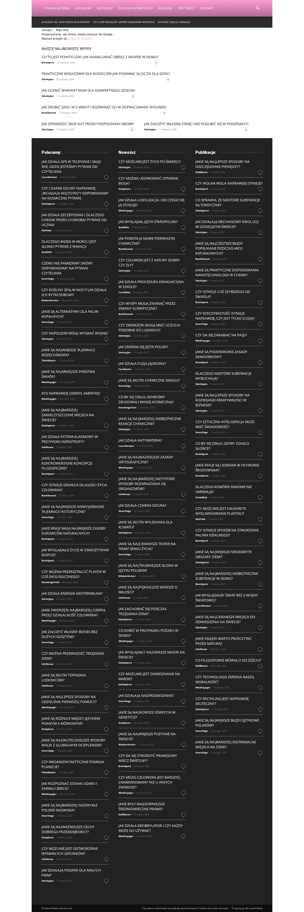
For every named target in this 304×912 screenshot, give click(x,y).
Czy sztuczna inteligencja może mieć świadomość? (225, 424)
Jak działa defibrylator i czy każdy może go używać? (150, 828)
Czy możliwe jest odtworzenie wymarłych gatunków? (70, 851)
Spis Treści (186, 8)
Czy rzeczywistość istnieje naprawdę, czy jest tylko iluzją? (225, 316)
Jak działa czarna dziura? (142, 505)
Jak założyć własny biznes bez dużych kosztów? (70, 634)
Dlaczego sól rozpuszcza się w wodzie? (66, 22)
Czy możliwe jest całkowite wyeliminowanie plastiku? (220, 511)
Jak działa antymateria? (140, 440)
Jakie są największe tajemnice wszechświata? (68, 352)
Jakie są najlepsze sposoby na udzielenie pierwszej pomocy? (69, 699)
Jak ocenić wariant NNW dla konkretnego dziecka (88, 90)
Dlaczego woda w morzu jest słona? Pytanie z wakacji (69, 244)
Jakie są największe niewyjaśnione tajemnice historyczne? (73, 509)
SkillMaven (124, 814)
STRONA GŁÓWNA (81, 38)
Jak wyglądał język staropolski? (148, 221)
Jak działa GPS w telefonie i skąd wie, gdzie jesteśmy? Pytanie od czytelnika (71, 166)
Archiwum (83, 8)
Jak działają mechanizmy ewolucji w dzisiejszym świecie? (227, 224)
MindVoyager (49, 382)
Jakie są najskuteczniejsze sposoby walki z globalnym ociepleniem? (74, 742)
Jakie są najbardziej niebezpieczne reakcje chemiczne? (149, 421)
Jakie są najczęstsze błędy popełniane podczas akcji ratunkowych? (219, 248)
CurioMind (124, 292)
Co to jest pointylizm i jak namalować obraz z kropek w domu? (100, 57)
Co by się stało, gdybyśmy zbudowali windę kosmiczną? (146, 399)
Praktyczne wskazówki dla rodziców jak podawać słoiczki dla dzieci (106, 73)
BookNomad (49, 112)
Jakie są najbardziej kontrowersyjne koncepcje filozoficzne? (67, 463)
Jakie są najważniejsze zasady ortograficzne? (145, 459)
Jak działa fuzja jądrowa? (142, 363)
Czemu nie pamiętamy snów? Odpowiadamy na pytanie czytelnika (67, 268)
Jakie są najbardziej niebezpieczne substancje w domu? (226, 576)
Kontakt (206, 8)
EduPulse (47, 230)
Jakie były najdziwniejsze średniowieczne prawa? (141, 806)
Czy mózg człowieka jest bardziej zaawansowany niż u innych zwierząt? (149, 782)
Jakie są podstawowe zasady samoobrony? (221, 354)
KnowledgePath (50, 582)
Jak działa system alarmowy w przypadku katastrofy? (70, 439)
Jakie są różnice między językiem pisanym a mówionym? (71, 721)
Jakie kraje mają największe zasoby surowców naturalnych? (74, 531)
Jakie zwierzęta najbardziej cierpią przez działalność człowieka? (73, 612)
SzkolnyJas (47, 79)
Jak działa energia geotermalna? (72, 593)
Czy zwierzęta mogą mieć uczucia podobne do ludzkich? (149, 327)
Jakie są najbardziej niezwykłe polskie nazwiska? (69, 807)
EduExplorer (48, 203)
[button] (257, 9)
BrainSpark (48, 62)
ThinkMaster (49, 360)
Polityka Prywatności (135, 8)
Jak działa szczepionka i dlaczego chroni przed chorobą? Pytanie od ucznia (74, 219)
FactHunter (125, 369)
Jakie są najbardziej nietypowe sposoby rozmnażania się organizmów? (146, 483)
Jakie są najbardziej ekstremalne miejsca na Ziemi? (225, 744)
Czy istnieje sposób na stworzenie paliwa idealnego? (227, 532)
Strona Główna (56, 8)
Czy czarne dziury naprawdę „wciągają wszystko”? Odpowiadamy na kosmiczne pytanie (75, 193)
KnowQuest (201, 475)
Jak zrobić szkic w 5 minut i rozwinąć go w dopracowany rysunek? (104, 107)
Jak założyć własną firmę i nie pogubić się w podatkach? (196, 123)
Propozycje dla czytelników (247, 908)
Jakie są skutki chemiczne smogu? (149, 380)
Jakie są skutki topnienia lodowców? (64, 677)
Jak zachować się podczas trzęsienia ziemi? (142, 611)
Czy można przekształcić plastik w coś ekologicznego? (74, 574)
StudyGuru (48, 729)
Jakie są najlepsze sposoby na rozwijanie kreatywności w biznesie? (222, 400)
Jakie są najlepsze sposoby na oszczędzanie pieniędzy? (222, 164)
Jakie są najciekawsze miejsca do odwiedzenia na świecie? (225, 619)
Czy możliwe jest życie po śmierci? (149, 161)
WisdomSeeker (50, 300)
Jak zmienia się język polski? (143, 346)
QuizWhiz (47, 252)
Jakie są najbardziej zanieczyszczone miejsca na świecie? (68, 415)
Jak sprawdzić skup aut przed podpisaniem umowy (88, 123)
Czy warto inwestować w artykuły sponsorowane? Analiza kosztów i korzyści (185, 908)
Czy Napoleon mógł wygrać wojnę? (75, 333)
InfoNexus (47, 447)
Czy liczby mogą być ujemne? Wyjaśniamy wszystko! (124, 22)
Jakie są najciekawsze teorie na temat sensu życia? (147, 546)
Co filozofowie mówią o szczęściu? (228, 660)
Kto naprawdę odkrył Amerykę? (71, 393)
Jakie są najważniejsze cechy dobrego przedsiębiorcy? (68, 829)
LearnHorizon (49, 177)
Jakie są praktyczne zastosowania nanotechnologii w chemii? (227, 272)
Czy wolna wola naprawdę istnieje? (228, 183)
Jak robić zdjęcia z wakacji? (174, 22)
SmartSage (48, 278)
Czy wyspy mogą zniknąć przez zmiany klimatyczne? (147, 306)
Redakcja (165, 8)
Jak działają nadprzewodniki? (146, 695)
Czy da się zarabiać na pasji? (221, 335)
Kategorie (105, 8)
